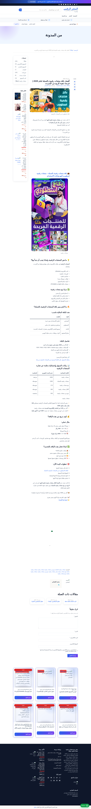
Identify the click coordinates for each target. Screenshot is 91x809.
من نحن (59, 756)
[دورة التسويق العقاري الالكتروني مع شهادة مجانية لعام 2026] (33, 779)
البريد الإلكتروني (74, 637)
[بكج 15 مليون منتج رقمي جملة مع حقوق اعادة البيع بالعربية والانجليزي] (33, 754)
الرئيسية (75, 16)
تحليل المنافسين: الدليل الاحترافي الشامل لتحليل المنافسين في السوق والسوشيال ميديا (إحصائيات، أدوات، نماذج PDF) (37, 601)
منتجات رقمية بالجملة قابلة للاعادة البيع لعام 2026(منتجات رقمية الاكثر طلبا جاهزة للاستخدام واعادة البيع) (41, 766)
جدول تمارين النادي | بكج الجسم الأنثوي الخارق (24, 107)
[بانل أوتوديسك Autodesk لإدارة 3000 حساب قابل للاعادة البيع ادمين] (17, 117)
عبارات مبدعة (23, 75)
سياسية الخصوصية (57, 768)
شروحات (24, 72)
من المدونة (64, 16)
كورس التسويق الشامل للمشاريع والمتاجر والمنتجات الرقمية (24, 97)
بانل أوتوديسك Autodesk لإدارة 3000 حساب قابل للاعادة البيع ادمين (24, 119)
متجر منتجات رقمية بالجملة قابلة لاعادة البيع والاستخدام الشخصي (54, 759)
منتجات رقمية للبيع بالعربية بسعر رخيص (47, 689)
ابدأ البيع (16, 24)
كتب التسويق (23, 78)
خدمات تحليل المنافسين (27, 724)
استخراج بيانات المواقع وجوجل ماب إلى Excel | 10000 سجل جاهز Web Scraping (24, 163)
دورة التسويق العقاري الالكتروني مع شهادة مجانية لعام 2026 (40, 778)
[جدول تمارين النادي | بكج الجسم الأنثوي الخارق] (17, 107)
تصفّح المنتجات (32, 1)
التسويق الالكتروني (21, 64)
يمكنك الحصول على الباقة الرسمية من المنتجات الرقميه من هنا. (53, 360)
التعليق (76, 616)
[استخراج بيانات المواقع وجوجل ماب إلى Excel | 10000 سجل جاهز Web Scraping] (17, 160)
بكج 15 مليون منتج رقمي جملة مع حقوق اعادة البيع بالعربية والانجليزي (40, 753)
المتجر (70, 16)
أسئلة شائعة (58, 765)
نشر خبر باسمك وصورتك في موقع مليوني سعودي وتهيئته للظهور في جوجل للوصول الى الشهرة (24, 139)
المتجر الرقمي (71, 8)
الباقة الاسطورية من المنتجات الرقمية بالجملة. (56, 470)
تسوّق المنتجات (24, 24)
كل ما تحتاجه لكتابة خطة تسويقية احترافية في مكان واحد (70, 601)
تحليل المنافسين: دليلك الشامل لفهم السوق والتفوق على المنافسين (54, 601)
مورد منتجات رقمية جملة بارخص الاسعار (54, 753)
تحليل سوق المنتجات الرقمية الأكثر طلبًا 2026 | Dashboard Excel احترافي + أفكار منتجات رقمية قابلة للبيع (23, 728)
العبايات (24, 69)
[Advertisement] (54, 67)
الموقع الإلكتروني (74, 644)
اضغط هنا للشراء (63, 500)
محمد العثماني (47, 85)
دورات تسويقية (73, 688)
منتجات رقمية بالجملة (61, 85)
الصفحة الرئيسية (57, 762)
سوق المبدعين (74, 24)
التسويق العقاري (22, 66)
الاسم (76, 631)
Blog (71, 50)
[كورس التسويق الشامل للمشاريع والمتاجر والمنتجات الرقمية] (17, 96)
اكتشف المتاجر (32, 24)
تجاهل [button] (35, 807)
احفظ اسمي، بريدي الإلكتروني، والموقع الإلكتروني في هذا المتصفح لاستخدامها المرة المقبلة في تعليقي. (58, 650)
